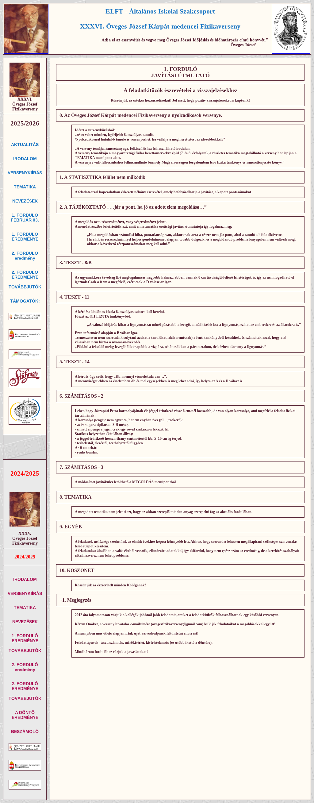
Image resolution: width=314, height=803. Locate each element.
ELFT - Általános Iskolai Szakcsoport (160, 11)
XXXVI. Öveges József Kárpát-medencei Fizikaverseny (160, 26)
